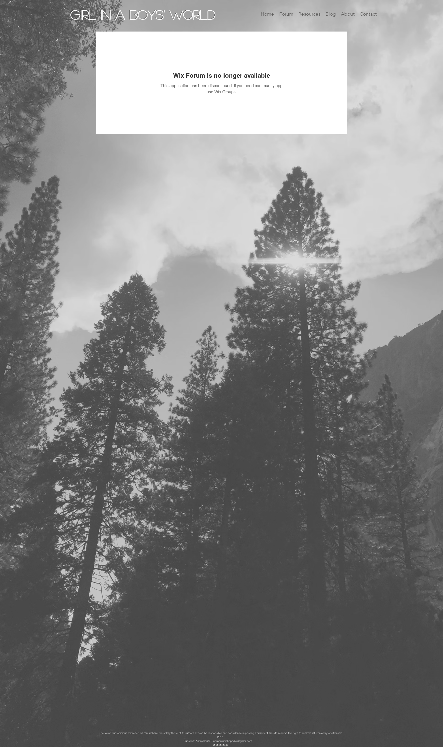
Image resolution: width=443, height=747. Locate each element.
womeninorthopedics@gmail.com (232, 741)
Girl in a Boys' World (142, 14)
